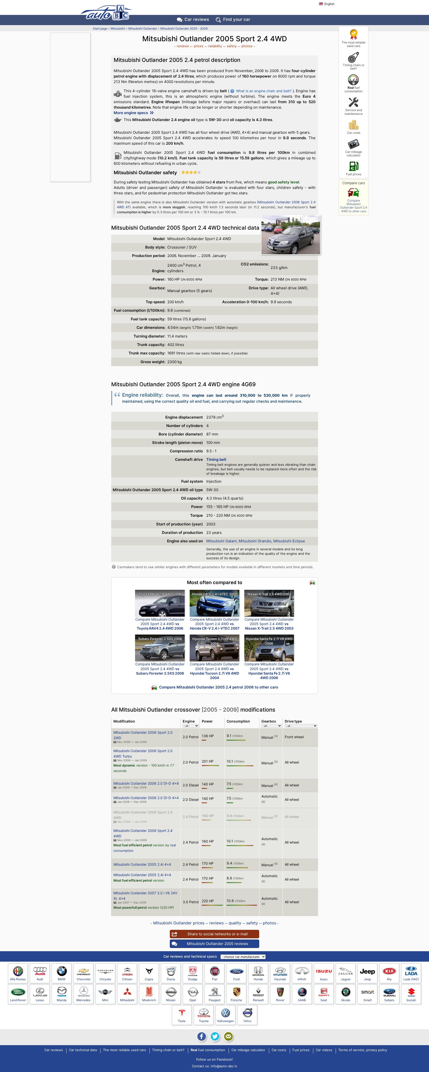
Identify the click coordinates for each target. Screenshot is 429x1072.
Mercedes (83, 1000)
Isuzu (323, 979)
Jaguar (346, 979)
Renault (258, 1000)
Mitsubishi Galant (221, 541)
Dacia (171, 979)
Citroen (127, 979)
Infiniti (302, 979)
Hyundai (280, 979)
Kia (389, 979)
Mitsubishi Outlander (142, 28)
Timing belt (216, 459)
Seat (324, 1000)
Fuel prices (353, 174)
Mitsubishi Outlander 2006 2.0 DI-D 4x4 (146, 783)
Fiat (214, 979)
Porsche (236, 1000)
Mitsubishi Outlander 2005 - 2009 (184, 28)
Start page (100, 28)
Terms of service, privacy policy (362, 1050)
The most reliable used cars (353, 44)
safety (232, 46)
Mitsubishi (118, 28)
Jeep (367, 979)
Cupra (149, 979)
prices (198, 46)
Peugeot (214, 1000)
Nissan (171, 1000)
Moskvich (149, 1000)
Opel (192, 1000)
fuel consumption (353, 89)
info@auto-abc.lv (224, 1066)
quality (235, 922)
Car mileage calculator (353, 153)
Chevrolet (83, 979)
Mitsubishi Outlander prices (178, 922)
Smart (367, 1000)
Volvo (247, 1021)
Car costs (353, 132)
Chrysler (105, 979)
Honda (258, 979)
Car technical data (83, 1050)
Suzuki (411, 1000)
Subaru (389, 1000)
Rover (280, 1000)
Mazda (62, 1000)
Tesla (181, 1021)
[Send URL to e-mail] (228, 1036)
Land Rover (18, 1000)
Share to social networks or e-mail (217, 934)
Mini (105, 1000)
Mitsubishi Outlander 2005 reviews (217, 943)
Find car (236, 19)
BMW (61, 979)
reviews (183, 46)
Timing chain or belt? (353, 66)
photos (247, 46)
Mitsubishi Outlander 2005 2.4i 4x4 (142, 864)
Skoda (345, 1000)
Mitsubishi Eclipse (289, 541)
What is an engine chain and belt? (263, 91)
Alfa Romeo (18, 979)
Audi (40, 979)
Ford (236, 979)
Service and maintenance (354, 111)
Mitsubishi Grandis (255, 541)
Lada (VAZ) (411, 979)
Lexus (40, 1000)
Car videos (324, 1050)
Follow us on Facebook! (214, 1059)
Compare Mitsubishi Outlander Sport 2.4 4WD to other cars (353, 206)
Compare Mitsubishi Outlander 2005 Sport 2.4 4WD (159, 623)
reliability (215, 46)
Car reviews (196, 19)
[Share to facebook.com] (201, 1036)
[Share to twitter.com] (214, 1036)
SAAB (302, 1000)
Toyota (204, 1021)
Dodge (192, 979)
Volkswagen (225, 1021)
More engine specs (131, 112)
